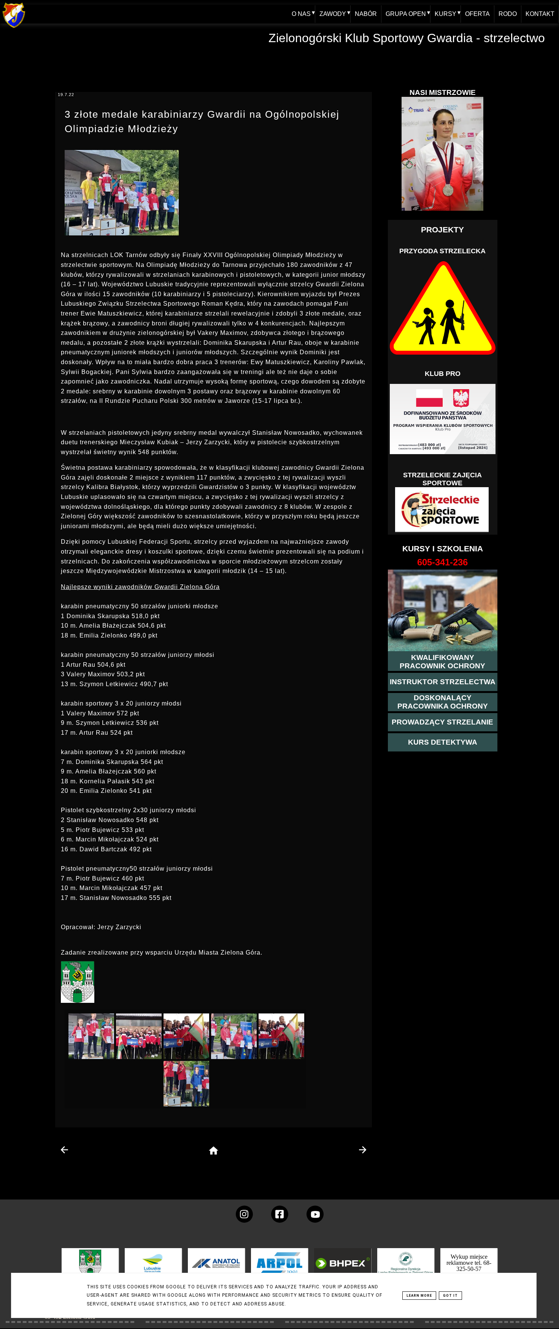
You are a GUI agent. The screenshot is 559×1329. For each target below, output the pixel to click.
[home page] (213, 1151)
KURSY (445, 14)
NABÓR (366, 14)
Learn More (419, 1295)
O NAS (301, 14)
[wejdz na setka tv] (315, 1214)
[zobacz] (404, 1269)
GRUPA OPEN (406, 14)
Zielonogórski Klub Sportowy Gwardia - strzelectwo (406, 38)
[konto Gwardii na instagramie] (244, 1214)
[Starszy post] (362, 1149)
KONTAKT (540, 14)
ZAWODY (332, 14)
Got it (450, 1295)
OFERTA (477, 14)
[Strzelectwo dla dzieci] (442, 510)
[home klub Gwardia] (14, 28)
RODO (508, 14)
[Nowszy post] (64, 1149)
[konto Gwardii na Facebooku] (279, 1214)
